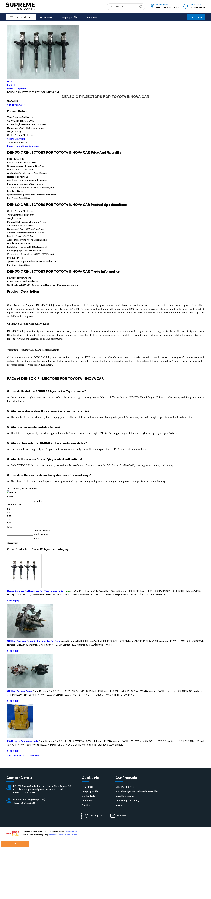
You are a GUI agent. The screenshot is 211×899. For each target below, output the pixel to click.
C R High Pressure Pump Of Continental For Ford (33, 640)
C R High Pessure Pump (19, 691)
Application (13, 173)
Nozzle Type (13, 176)
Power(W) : (136, 594)
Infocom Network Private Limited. (63, 834)
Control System (14, 211)
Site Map (86, 805)
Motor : (86, 644)
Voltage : (161, 594)
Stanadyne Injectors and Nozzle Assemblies (137, 791)
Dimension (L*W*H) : (54, 594)
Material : (141, 640)
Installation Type (15, 180)
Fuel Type (12, 191)
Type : (162, 590)
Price (9, 158)
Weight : (111, 594)
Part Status (13, 198)
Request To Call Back (17, 145)
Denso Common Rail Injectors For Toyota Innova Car (35, 590)
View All (119, 805)
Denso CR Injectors (124, 786)
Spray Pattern (14, 194)
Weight (10, 218)
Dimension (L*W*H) (17, 229)
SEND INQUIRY (15, 755)
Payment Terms (15, 277)
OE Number (13, 225)
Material (11, 221)
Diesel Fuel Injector (124, 795)
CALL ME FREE (31, 755)
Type (9, 214)
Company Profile (69, 17)
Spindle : (104, 644)
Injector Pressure (15, 169)
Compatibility (13, 187)
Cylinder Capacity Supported (21, 165)
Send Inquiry (34, 145)
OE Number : (89, 594)
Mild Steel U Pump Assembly (22, 741)
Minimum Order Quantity (19, 162)
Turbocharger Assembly (127, 800)
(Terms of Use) (71, 831)
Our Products (23, 17)
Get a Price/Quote (16, 104)
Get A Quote (196, 17)
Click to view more (16, 138)
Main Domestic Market (18, 281)
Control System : (125, 590)
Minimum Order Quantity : (97, 590)
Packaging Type (15, 183)
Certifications (14, 284)
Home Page (46, 17)
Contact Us (91, 17)
